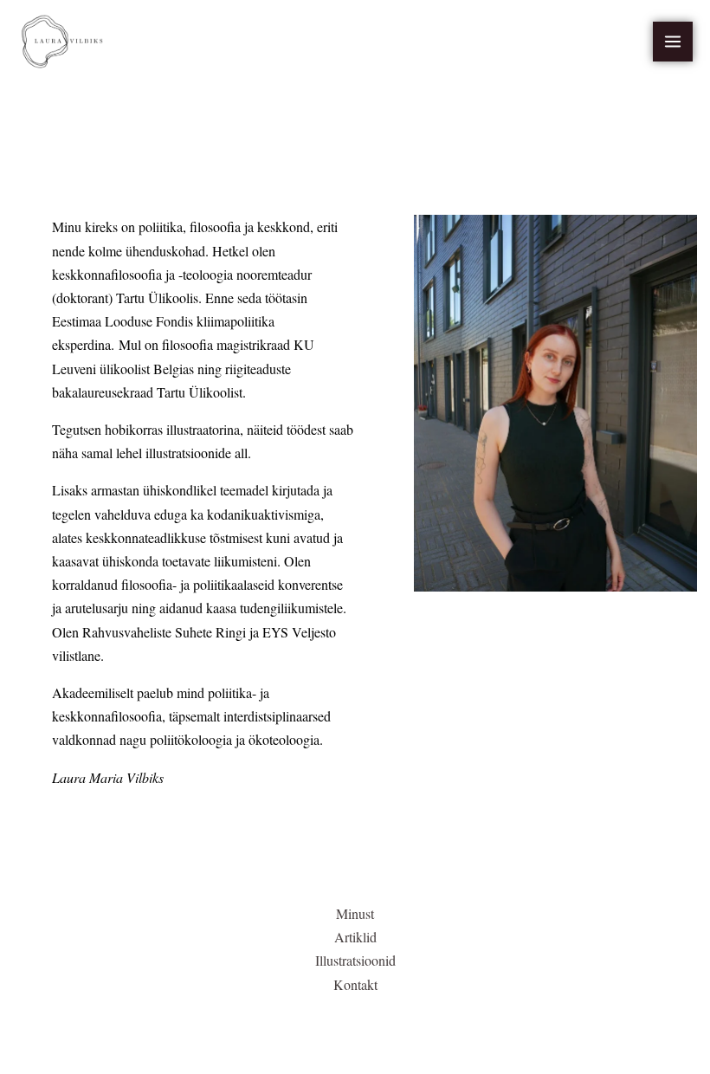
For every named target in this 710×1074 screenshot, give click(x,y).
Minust (355, 913)
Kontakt (355, 984)
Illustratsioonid (355, 960)
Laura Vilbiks (179, 41)
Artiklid (355, 937)
